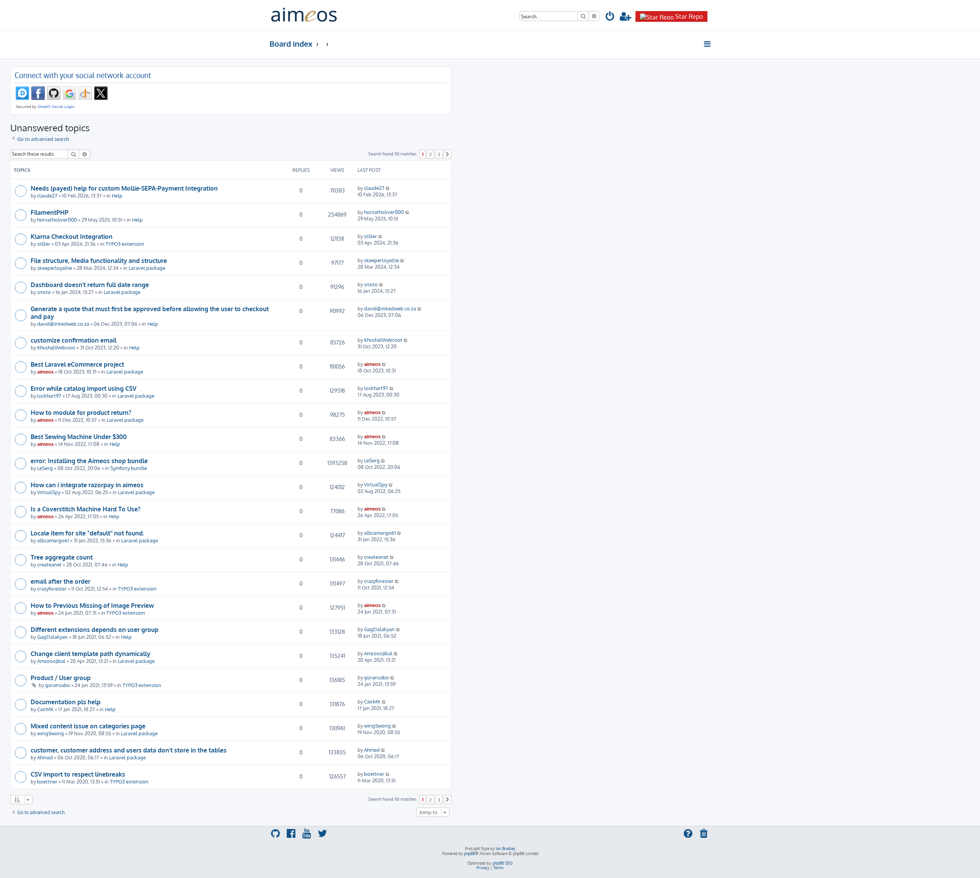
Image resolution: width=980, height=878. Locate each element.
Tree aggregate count (62, 557)
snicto (44, 292)
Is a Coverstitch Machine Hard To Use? (85, 509)
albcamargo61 (53, 540)
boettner (47, 781)
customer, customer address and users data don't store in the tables (129, 750)
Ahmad (45, 757)
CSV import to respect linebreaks (78, 774)
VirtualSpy (48, 492)
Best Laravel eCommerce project (77, 364)
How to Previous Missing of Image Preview (92, 605)
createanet (49, 564)
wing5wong (50, 733)
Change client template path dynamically (90, 654)
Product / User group (61, 678)
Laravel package (147, 267)
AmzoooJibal (51, 661)
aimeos (45, 371)
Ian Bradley (505, 848)
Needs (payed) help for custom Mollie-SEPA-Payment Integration (124, 188)
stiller (43, 243)
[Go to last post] (387, 187)
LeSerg (45, 468)
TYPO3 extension (125, 243)
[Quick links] (707, 44)
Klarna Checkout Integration (72, 236)
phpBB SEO (503, 863)
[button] (447, 154)
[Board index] (304, 15)
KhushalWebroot (56, 347)
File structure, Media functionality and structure (99, 260)
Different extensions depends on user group (94, 629)
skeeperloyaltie (54, 267)
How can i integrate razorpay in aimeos (87, 485)
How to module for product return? (81, 412)
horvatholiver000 (57, 219)
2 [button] (430, 154)
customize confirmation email (73, 340)
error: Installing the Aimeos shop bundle (89, 461)
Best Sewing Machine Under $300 (79, 437)
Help (117, 195)
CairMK (45, 709)
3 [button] (439, 154)
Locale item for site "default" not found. (87, 533)
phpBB (469, 853)
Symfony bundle (128, 468)
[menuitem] (610, 17)
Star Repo (689, 16)
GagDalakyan (52, 636)
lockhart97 (49, 395)
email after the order (60, 581)
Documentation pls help (66, 702)
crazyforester (52, 588)
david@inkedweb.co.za (63, 323)
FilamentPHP (50, 212)
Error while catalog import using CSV (83, 388)
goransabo (57, 685)
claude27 (47, 195)
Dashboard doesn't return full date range (90, 285)
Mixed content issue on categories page (88, 726)
